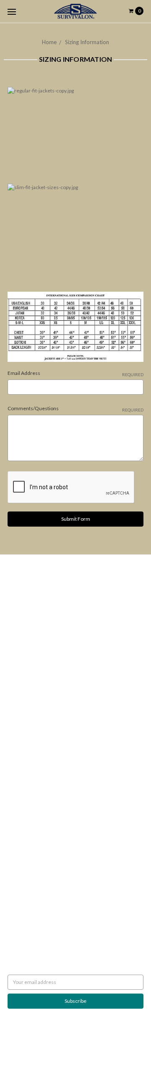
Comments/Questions (75, 408)
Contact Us (20, 653)
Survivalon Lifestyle (29, 585)
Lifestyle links (23, 808)
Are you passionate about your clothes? (51, 622)
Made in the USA (26, 815)
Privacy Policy (23, 630)
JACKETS (18, 740)
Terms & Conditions (30, 645)
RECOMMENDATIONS (33, 600)
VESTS (15, 755)
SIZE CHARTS (22, 793)
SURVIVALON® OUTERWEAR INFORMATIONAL (62, 800)
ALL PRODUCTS (25, 747)
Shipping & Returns (28, 615)
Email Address (75, 373)
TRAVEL (16, 778)
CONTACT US (23, 785)
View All (17, 865)
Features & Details (28, 668)
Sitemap (17, 691)
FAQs (14, 660)
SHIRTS (15, 762)
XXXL (14, 770)
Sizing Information (87, 42)
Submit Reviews (25, 638)
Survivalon (19, 857)
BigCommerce (51, 1037)
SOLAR (15, 732)
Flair (106, 1037)
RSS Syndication (25, 683)
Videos (15, 675)
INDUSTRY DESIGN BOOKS (38, 725)
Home (49, 42)
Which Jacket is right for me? (39, 592)
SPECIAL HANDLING (30, 823)
